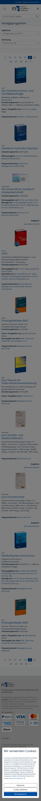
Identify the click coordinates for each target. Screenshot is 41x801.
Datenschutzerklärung (16, 778)
